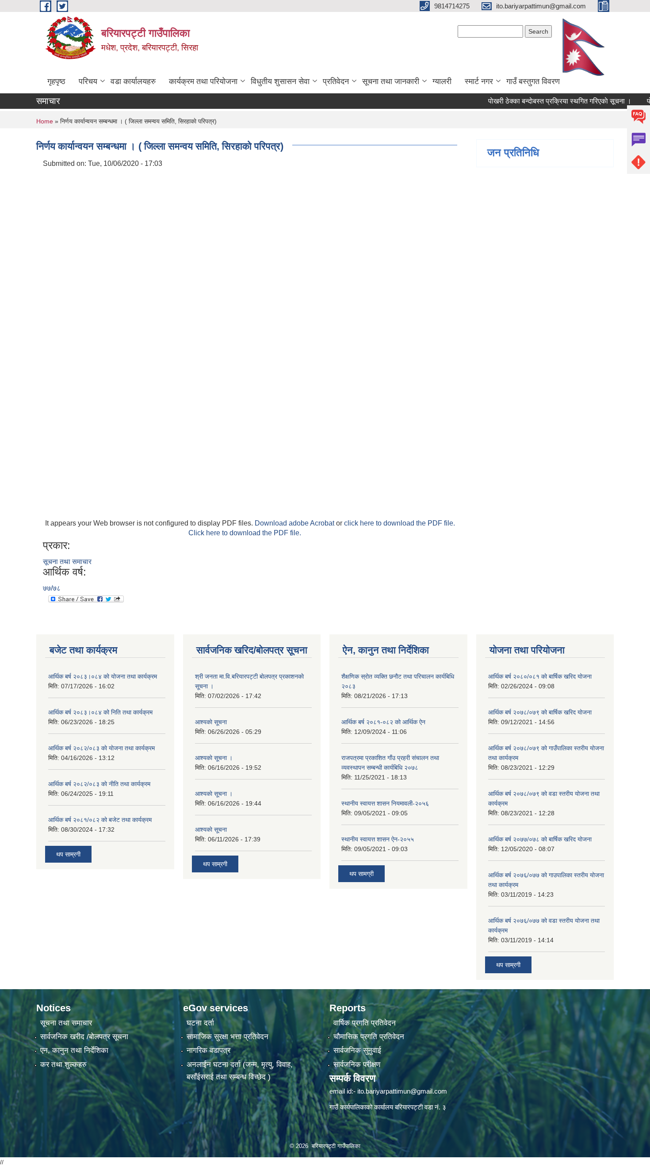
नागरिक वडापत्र (208, 1050)
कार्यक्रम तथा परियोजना (203, 81)
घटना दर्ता (200, 1023)
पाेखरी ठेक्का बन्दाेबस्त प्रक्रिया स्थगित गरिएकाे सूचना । (542, 101)
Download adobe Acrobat (295, 523)
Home (44, 121)
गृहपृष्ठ (56, 81)
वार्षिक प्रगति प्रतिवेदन (364, 1023)
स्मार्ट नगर (479, 81)
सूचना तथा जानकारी (390, 81)
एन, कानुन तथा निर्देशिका (74, 1050)
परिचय (88, 81)
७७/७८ (52, 588)
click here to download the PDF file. (399, 523)
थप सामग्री (361, 873)
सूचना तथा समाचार (67, 561)
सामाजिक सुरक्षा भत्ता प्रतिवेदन (227, 1037)
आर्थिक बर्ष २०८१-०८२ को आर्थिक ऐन (383, 722)
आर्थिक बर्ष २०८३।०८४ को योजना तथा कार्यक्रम (102, 676)
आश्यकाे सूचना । (214, 757)
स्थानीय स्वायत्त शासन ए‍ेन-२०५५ (377, 839)
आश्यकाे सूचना (211, 722)
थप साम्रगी (68, 854)
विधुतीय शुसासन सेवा (280, 81)
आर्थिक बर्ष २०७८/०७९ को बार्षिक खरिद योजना (540, 712)
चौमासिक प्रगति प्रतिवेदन (368, 1037)
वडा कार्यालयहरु (133, 81)
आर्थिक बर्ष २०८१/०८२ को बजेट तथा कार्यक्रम (100, 819)
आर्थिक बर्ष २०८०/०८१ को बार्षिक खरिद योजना (540, 676)
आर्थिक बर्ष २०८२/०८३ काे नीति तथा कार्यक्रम (99, 783)
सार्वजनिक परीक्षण (356, 1064)
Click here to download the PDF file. (244, 533)
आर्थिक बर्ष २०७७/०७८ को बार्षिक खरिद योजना (540, 839)
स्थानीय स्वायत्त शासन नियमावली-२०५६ (385, 803)
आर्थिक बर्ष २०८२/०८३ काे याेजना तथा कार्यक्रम (101, 748)
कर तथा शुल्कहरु (63, 1064)
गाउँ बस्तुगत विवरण (533, 81)
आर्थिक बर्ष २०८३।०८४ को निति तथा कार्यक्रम (100, 712)
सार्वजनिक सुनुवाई (357, 1050)
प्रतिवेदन (336, 81)
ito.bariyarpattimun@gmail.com (402, 1091)
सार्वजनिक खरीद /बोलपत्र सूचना (84, 1037)
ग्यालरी (441, 81)
